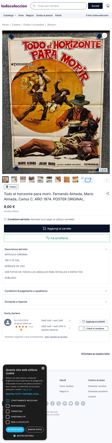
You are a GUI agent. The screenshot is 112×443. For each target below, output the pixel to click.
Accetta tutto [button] (15, 429)
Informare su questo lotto (95, 353)
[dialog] (25, 402)
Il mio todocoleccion (97, 15)
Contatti (92, 396)
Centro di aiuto (96, 380)
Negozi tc (64, 391)
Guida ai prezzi (44, 15)
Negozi (30, 15)
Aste (21, 15)
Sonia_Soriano (12, 313)
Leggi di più (27, 389)
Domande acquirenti (97, 391)
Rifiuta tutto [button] (35, 429)
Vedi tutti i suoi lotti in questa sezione (53, 328)
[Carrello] (108, 6)
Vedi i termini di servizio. (56, 337)
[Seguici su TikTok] (77, 403)
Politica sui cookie (50, 414)
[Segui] (104, 35)
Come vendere (67, 386)
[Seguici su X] (58, 403)
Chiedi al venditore (95, 328)
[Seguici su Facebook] (52, 403)
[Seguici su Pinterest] (65, 403)
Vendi (58, 15)
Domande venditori (97, 386)
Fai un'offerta (59, 238)
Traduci (12, 186)
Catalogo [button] (9, 15)
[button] (56, 249)
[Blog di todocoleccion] (83, 403)
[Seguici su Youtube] (71, 403)
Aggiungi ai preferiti (95, 321)
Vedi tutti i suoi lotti (52, 320)
